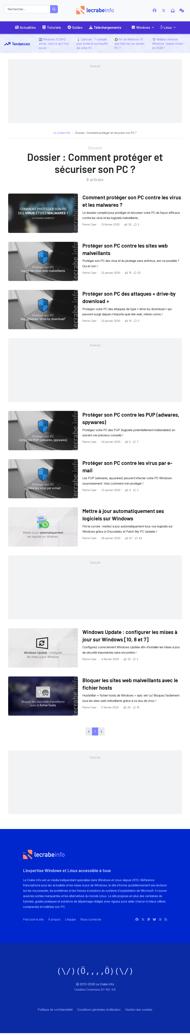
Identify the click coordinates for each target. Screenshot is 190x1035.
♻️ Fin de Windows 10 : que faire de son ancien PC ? (129, 44)
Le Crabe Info (62, 132)
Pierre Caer (89, 224)
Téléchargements (107, 27)
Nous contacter (90, 919)
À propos (54, 919)
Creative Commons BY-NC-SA (95, 989)
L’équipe (70, 919)
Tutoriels (54, 27)
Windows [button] (143, 27)
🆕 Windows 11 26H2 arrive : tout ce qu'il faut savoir (54, 44)
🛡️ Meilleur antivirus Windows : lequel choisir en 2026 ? (167, 44)
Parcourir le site (33, 919)
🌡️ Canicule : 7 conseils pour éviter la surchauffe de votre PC (92, 44)
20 (139, 272)
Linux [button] (168, 27)
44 (140, 538)
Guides (77, 27)
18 (137, 707)
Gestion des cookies (138, 1009)
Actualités (28, 27)
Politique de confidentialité (55, 1009)
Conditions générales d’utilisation (99, 1009)
